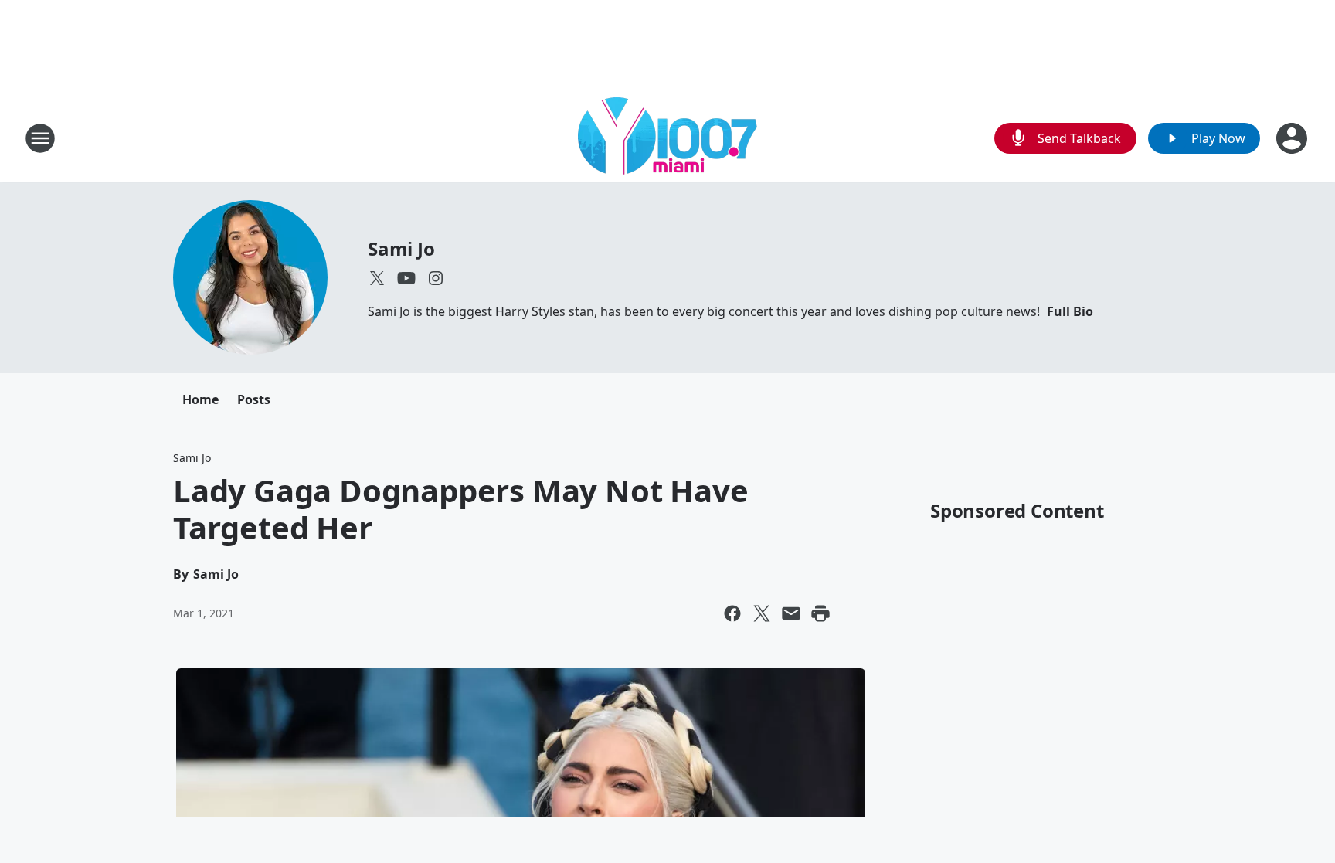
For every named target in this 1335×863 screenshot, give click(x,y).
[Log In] (1293, 138)
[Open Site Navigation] (40, 138)
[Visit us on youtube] (406, 278)
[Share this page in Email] (791, 613)
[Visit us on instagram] (435, 278)
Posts (253, 399)
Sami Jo (401, 248)
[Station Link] (667, 137)
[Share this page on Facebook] (732, 613)
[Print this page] (820, 613)
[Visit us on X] (377, 278)
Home (200, 399)
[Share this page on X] (762, 613)
